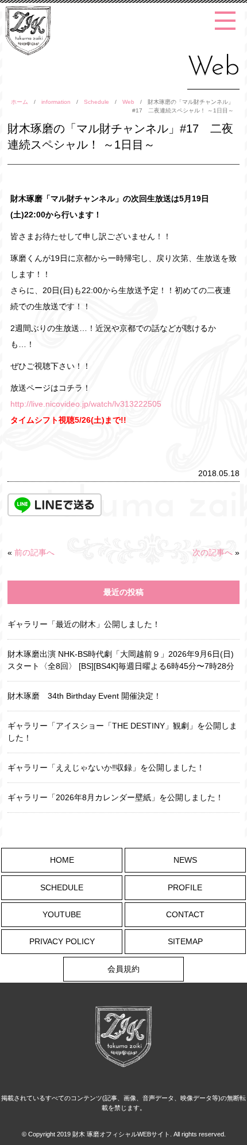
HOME (62, 859)
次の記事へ (212, 552)
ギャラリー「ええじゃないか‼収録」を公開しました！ (105, 767)
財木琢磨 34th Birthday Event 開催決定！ (84, 695)
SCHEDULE (61, 887)
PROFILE (185, 887)
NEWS (185, 859)
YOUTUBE (62, 914)
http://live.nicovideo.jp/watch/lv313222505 (85, 403)
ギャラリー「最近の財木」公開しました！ (83, 624)
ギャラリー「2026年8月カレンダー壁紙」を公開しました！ (115, 797)
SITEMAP (185, 941)
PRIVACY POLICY (62, 941)
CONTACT (185, 914)
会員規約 (123, 968)
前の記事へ (34, 552)
